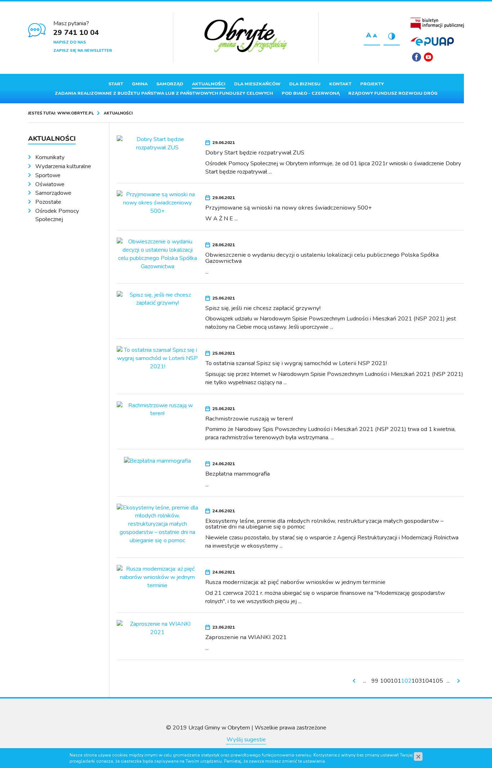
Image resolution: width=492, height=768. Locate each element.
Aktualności (208, 84)
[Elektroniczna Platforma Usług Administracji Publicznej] (432, 41)
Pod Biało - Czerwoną (311, 93)
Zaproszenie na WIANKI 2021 (246, 637)
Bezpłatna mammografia (237, 474)
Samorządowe (53, 193)
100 (385, 681)
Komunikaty (49, 157)
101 (395, 681)
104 (427, 681)
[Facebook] (416, 57)
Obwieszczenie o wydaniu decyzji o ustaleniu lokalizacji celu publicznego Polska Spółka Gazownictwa (322, 258)
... (364, 681)
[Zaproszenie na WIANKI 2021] (157, 628)
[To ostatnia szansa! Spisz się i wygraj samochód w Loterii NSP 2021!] (157, 358)
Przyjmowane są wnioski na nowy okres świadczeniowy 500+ (288, 207)
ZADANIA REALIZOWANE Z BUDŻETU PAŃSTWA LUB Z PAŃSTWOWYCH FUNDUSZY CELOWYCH (164, 93)
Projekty (372, 84)
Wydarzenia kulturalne (63, 166)
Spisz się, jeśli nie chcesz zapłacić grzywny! (263, 308)
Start (115, 84)
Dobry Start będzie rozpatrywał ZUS (254, 152)
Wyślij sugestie (246, 740)
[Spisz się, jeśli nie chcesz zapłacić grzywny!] (157, 298)
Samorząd (169, 84)
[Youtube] (428, 57)
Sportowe (48, 175)
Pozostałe (48, 202)
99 (375, 681)
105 (437, 681)
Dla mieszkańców (257, 84)
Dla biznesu (305, 84)
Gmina (140, 84)
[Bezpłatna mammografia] (157, 460)
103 (416, 681)
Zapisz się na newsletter (82, 50)
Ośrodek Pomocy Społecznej (57, 215)
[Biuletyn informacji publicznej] (437, 24)
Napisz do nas (69, 42)
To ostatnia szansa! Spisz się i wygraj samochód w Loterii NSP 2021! (296, 363)
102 (406, 681)
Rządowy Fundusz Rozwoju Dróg (393, 93)
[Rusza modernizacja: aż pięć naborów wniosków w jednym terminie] (157, 577)
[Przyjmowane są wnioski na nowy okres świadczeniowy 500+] (157, 203)
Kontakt (340, 84)
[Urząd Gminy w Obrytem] (246, 36)
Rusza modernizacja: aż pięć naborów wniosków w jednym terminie (295, 582)
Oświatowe (49, 184)
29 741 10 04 (76, 32)
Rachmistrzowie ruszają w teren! (249, 418)
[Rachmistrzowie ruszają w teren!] (157, 409)
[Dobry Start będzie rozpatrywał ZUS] (157, 143)
